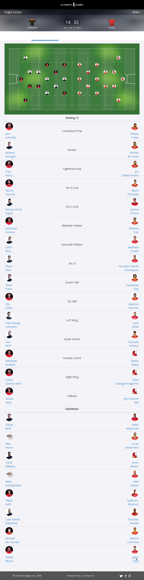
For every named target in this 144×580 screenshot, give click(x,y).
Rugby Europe (12, 12)
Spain (112, 27)
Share (136, 12)
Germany (32, 27)
